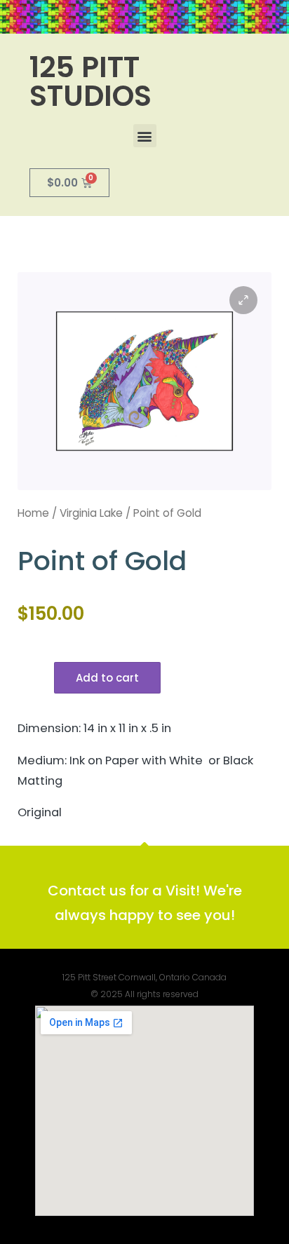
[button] (144, 135)
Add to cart (107, 677)
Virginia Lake (91, 513)
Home (33, 513)
